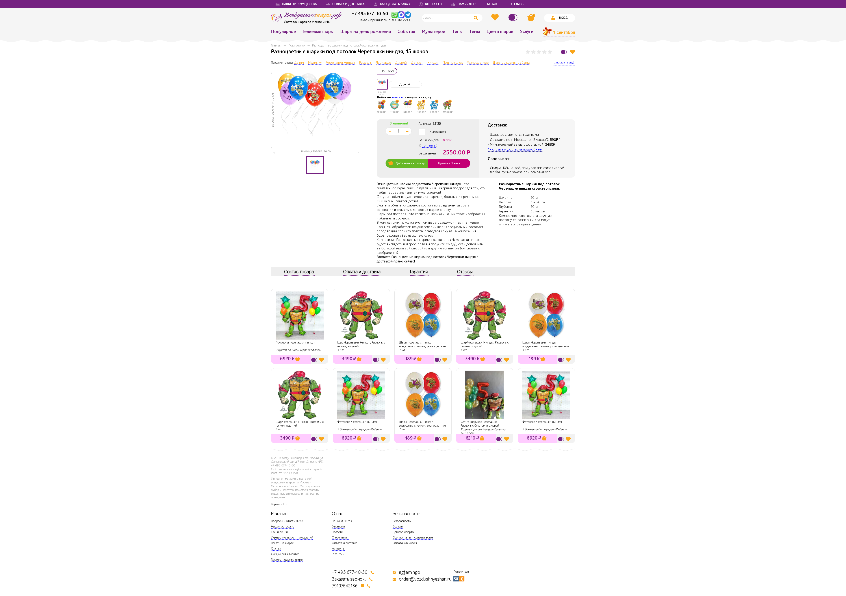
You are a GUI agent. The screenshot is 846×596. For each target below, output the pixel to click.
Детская (417, 63)
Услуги (526, 31)
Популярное (283, 31)
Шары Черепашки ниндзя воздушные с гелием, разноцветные (422, 344)
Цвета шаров (499, 31)
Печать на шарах (282, 543)
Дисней (401, 63)
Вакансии (338, 526)
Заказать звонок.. (349, 579)
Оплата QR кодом (405, 543)
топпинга (429, 145)
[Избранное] (495, 17)
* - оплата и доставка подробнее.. (515, 149)
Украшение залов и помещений (292, 537)
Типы (457, 31)
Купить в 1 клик (449, 163)
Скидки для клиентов (285, 554)
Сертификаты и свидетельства (413, 537)
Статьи (276, 548)
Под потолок (296, 45)
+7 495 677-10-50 (370, 13)
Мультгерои (433, 31)
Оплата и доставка (344, 543)
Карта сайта (279, 504)
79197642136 (345, 586)
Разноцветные (478, 63)
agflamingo (409, 572)
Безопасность (402, 521)
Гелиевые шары (318, 31)
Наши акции (279, 532)
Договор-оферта (403, 532)
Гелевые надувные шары (287, 559)
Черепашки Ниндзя (340, 63)
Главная (276, 45)
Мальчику (315, 63)
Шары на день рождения (365, 31)
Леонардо (383, 63)
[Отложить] (572, 52)
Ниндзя (432, 63)
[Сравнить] (513, 17)
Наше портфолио (282, 526)
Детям (299, 63)
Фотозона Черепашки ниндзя (295, 342)
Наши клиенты (342, 521)
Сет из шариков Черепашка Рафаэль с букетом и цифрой (480, 423)
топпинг (398, 97)
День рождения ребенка (511, 63)
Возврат (398, 526)
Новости (337, 532)
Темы (474, 31)
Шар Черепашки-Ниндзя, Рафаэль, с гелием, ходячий (361, 344)
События (406, 31)
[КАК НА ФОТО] (382, 84)
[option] (315, 110)
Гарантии (338, 554)
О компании (340, 537)
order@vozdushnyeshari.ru (425, 579)
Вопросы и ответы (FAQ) (287, 521)
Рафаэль (365, 63)
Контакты (338, 548)
